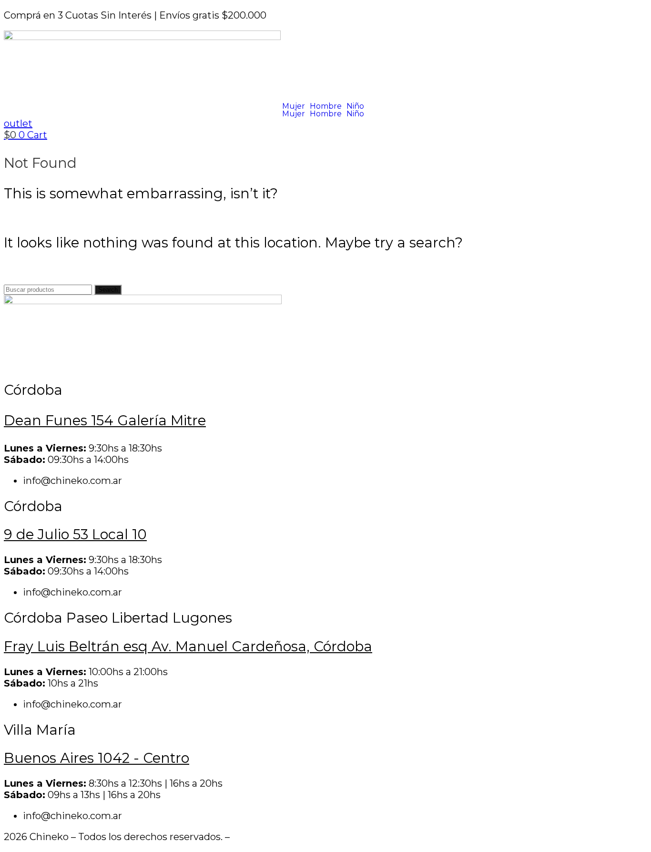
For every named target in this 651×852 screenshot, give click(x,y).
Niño (355, 106)
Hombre (326, 106)
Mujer (293, 106)
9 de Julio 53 (75, 534)
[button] (296, 106)
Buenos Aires (96, 757)
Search (108, 289)
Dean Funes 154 (105, 420)
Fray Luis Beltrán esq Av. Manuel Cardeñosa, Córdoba (188, 646)
